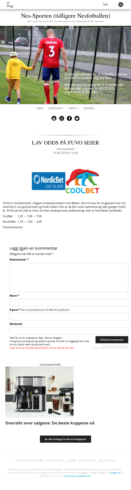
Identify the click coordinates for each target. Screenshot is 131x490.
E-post (40, 310)
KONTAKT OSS (87, 460)
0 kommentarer (65, 149)
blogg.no (115, 472)
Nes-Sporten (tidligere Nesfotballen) (65, 17)
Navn (14, 296)
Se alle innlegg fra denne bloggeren (65, 439)
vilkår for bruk (115, 348)
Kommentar (19, 259)
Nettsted (16, 324)
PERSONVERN (55, 460)
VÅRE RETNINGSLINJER (29, 460)
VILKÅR (71, 460)
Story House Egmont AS (77, 476)
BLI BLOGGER (107, 460)
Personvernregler (104, 348)
